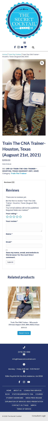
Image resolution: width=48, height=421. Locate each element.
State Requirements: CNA (22, 394)
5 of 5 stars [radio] (20, 216)
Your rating (11, 213)
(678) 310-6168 (24, 352)
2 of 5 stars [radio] (10, 216)
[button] (15, 47)
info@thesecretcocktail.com (24, 359)
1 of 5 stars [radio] (7, 216)
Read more (24, 333)
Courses (39, 394)
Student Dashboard (14, 398)
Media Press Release (34, 398)
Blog (7, 394)
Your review (12, 221)
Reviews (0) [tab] (9, 182)
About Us (17, 390)
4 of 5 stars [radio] (17, 216)
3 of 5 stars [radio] (13, 216)
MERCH (33, 405)
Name (9, 234)
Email (9, 242)
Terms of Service (24, 409)
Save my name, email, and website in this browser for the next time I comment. (22, 255)
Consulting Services (32, 390)
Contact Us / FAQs (20, 405)
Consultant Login (39, 416)
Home (4, 54)
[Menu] (24, 42)
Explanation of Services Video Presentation (24, 401)
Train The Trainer (14, 54)
